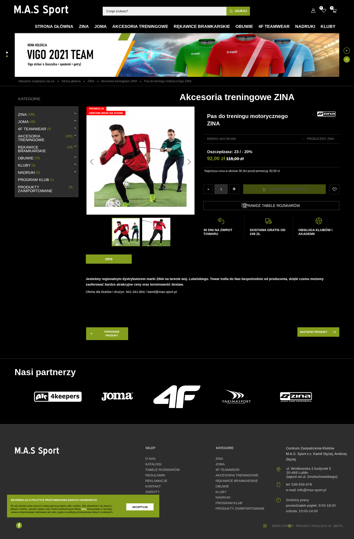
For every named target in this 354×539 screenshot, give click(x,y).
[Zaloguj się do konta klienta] (313, 10)
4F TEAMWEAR (34, 129)
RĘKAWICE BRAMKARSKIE (45, 149)
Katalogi (153, 464)
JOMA (26, 122)
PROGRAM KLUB (36, 180)
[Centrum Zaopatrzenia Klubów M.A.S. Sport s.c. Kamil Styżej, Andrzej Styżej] (41, 10)
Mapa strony (283, 526)
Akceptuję (140, 507)
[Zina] (296, 396)
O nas (150, 458)
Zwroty (152, 492)
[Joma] (117, 397)
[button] (92, 161)
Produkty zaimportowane (45, 189)
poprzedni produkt (111, 333)
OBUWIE (29, 158)
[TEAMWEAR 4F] (177, 396)
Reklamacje (156, 481)
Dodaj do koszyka (288, 189)
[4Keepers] (58, 397)
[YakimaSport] (236, 397)
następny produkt (313, 331)
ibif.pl (338, 526)
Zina (330, 138)
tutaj (83, 509)
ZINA (26, 114)
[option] (140, 160)
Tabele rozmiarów (162, 470)
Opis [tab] (108, 259)
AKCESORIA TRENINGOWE (45, 138)
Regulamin (155, 475)
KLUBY (26, 165)
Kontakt (153, 486)
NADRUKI (29, 172)
